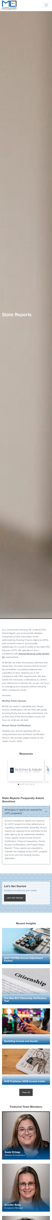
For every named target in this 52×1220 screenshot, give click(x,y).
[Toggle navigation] (46, 5)
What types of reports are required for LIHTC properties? (23, 811)
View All (26, 1092)
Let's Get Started (15, 897)
